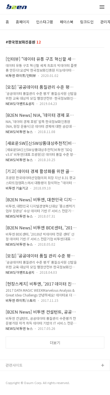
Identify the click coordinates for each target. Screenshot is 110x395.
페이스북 (66, 21)
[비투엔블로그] (16, 7)
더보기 (55, 342)
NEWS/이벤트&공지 (20, 103)
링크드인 (87, 21)
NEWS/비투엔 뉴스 (19, 131)
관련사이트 (14, 365)
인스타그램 (44, 21)
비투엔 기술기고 (17, 188)
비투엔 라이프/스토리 (21, 300)
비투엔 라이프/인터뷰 (21, 75)
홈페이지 (22, 21)
